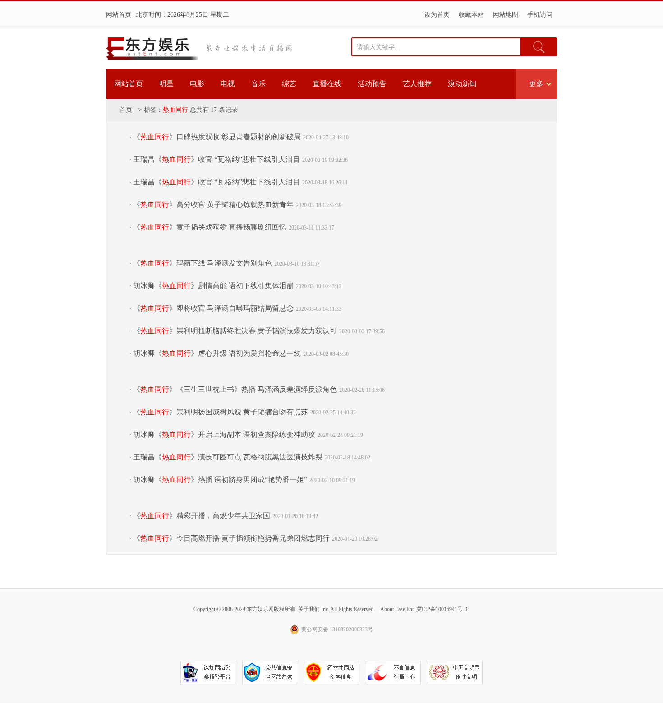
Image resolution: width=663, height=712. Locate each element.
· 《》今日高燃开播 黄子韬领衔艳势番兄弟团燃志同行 (229, 538)
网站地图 (505, 14)
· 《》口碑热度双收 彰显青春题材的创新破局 (215, 137)
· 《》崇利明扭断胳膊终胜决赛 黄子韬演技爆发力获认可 (233, 331)
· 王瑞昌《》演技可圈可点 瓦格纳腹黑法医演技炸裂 (225, 457)
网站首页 (118, 14)
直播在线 (327, 83)
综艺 (289, 83)
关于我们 (309, 609)
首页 (126, 109)
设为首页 (437, 14)
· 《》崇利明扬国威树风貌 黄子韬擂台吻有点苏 (218, 412)
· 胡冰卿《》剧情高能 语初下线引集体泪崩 (211, 285)
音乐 (258, 83)
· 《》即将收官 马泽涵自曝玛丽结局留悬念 (211, 308)
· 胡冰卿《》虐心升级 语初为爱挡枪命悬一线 (215, 353)
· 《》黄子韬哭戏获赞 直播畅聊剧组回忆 (207, 227)
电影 (197, 83)
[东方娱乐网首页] (152, 48)
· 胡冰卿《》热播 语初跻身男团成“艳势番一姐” (218, 479)
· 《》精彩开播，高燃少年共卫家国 (199, 515)
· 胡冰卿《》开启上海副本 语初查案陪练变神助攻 (222, 434)
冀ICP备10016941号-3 (441, 609)
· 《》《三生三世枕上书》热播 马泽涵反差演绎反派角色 (233, 389)
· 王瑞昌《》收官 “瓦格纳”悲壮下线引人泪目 (214, 159)
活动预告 (372, 83)
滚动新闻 (462, 83)
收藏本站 (471, 14)
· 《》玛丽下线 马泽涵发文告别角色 (200, 263)
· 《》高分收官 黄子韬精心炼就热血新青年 (211, 204)
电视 (228, 83)
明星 (166, 83)
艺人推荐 (417, 83)
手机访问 (539, 14)
